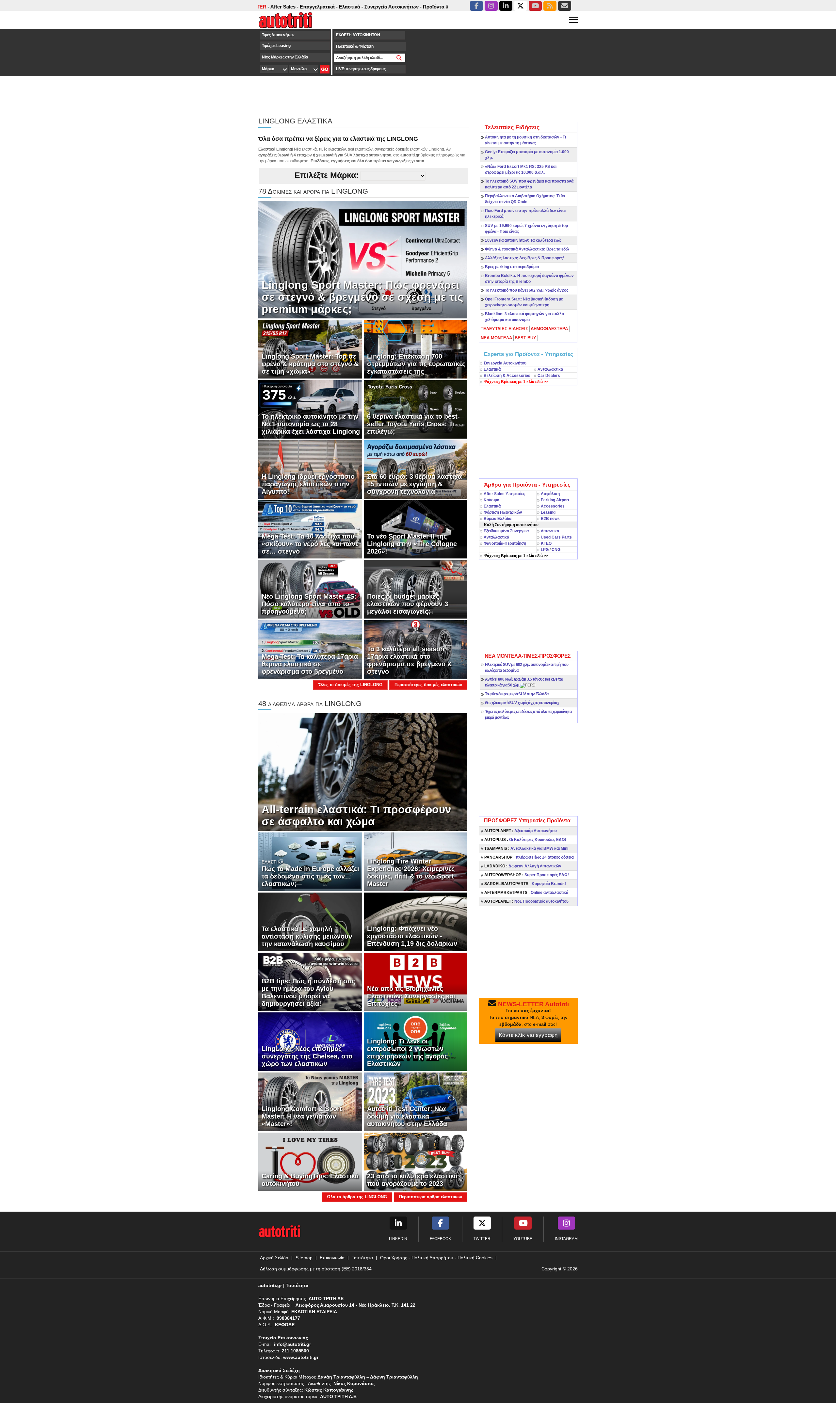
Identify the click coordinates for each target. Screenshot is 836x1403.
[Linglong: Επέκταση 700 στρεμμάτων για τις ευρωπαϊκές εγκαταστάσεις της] (416, 349)
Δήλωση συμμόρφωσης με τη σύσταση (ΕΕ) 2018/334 (316, 1268)
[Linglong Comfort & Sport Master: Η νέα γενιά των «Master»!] (310, 1101)
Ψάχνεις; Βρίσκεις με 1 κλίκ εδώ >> (516, 556)
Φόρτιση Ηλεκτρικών (503, 512)
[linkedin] (505, 6)
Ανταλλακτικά (550, 369)
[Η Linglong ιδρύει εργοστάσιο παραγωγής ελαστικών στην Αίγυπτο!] (310, 469)
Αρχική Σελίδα (274, 1257)
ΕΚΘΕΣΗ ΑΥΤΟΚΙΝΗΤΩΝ (358, 35)
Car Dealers (549, 375)
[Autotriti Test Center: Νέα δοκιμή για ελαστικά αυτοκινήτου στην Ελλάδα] (416, 1101)
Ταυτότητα (362, 1257)
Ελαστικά (492, 369)
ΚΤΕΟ (546, 543)
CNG (556, 549)
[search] (399, 58)
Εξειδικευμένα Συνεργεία (506, 531)
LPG (545, 549)
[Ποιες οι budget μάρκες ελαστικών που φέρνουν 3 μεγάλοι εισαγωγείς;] (416, 589)
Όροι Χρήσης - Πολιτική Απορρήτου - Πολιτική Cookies (436, 1257)
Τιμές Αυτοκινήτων (278, 35)
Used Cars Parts (556, 537)
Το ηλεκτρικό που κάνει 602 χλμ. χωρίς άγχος (526, 290)
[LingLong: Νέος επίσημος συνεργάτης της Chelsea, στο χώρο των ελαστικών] (310, 1041)
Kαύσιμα (491, 500)
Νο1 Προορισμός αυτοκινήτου (526, 901)
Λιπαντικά (550, 531)
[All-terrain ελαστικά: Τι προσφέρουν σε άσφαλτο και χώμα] (362, 771)
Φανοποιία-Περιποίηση (505, 543)
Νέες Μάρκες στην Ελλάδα (285, 57)
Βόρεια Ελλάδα (497, 518)
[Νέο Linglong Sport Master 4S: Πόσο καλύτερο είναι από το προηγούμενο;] (310, 589)
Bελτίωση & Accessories (507, 375)
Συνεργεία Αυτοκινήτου (505, 363)
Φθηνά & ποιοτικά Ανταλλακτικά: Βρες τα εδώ (527, 249)
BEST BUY (525, 337)
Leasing (548, 512)
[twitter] (520, 6)
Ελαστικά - (300, 6)
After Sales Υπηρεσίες (504, 494)
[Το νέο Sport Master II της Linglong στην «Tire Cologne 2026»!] (416, 529)
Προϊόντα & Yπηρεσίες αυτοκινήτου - (414, 6)
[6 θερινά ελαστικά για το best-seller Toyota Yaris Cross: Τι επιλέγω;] (416, 409)
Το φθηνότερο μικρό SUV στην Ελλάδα (517, 694)
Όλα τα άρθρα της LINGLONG (357, 1196)
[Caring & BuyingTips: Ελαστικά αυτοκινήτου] (310, 1161)
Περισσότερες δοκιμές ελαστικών (428, 684)
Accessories (553, 506)
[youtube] (535, 6)
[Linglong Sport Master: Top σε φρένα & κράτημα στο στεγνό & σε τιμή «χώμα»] (310, 349)
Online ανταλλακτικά (526, 892)
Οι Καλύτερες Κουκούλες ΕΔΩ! (525, 839)
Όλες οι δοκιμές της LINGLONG (350, 684)
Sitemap (304, 1257)
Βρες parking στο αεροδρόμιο (512, 267)
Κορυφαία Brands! (525, 883)
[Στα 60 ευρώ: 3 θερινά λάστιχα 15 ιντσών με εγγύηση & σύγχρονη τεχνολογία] (416, 469)
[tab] (505, 329)
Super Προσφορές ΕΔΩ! (526, 875)
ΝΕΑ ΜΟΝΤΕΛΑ (496, 337)
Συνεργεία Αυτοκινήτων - (342, 6)
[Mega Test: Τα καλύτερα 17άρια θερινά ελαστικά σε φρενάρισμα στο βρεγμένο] (310, 649)
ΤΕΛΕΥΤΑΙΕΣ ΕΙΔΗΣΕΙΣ (504, 328)
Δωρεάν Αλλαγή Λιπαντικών (522, 866)
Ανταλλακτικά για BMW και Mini (526, 848)
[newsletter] (564, 6)
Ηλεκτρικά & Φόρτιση (354, 46)
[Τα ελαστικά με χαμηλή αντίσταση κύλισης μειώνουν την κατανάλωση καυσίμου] (310, 921)
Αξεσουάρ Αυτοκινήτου (520, 831)
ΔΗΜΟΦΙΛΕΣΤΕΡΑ (549, 328)
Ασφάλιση (550, 494)
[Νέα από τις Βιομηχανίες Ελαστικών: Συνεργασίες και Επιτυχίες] (416, 981)
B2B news (550, 518)
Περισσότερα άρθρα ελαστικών (430, 1196)
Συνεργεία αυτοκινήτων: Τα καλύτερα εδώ (523, 240)
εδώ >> (516, 381)
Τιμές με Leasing (276, 45)
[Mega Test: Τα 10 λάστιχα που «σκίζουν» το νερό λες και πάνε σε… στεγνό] (310, 529)
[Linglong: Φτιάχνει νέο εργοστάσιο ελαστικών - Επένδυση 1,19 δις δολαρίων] (416, 921)
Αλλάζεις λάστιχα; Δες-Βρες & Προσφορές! (524, 258)
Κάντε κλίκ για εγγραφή (528, 1035)
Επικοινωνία (332, 1257)
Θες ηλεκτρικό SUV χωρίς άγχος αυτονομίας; (522, 703)
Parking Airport (555, 500)
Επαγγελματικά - (267, 6)
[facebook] (476, 6)
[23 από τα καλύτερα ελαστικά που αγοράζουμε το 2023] (416, 1161)
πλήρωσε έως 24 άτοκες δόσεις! (529, 857)
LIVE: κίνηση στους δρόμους (360, 69)
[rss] (549, 6)
